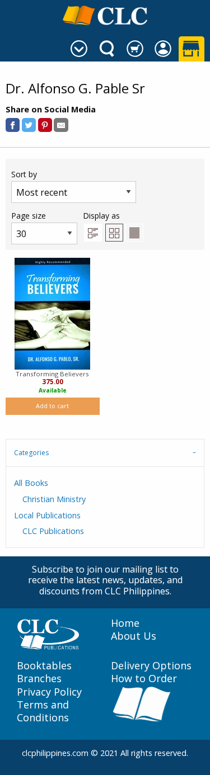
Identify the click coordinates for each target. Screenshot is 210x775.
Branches (39, 678)
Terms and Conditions (43, 711)
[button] (13, 125)
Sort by (24, 174)
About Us (133, 636)
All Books (31, 483)
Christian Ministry (54, 499)
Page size (28, 215)
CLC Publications (53, 531)
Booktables (44, 665)
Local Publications (47, 515)
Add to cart (52, 405)
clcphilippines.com (55, 753)
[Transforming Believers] (52, 314)
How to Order (144, 678)
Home (125, 623)
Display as (101, 215)
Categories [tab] (31, 452)
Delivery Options (151, 665)
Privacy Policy (49, 692)
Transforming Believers (52, 374)
